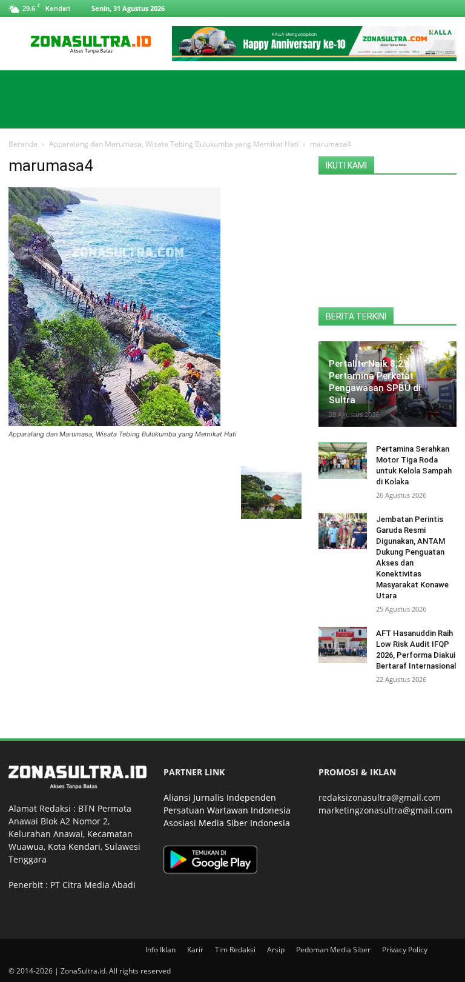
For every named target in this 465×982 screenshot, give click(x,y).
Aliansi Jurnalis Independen (219, 797)
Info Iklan (160, 949)
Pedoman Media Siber (333, 949)
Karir (195, 949)
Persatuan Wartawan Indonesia (227, 810)
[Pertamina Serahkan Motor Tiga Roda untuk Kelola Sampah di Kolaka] (342, 461)
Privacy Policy (404, 949)
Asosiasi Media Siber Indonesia (226, 823)
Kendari (84, 846)
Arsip (276, 949)
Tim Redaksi (235, 949)
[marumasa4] (114, 423)
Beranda (23, 144)
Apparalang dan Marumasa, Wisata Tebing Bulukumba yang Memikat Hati (173, 144)
